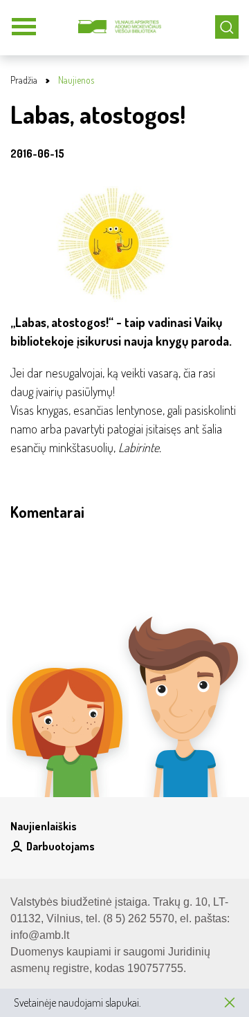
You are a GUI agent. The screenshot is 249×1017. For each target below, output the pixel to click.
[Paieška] (227, 27)
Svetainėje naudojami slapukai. (77, 1002)
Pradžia (23, 80)
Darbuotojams (60, 846)
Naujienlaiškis (43, 826)
